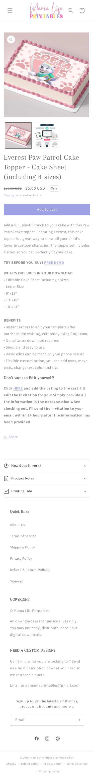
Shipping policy (49, 771)
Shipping (9, 195)
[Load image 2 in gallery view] (47, 135)
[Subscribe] (78, 720)
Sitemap (16, 581)
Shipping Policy (22, 547)
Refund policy (30, 764)
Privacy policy (52, 764)
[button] (10, 10)
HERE (18, 388)
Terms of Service (23, 536)
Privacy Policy (21, 558)
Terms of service (77, 764)
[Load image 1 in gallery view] (18, 135)
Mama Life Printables (44, 757)
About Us (17, 524)
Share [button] (13, 436)
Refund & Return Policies (30, 569)
